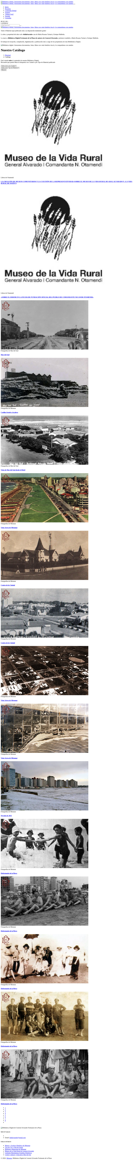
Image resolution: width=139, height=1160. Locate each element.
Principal (8, 55)
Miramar (9, 1158)
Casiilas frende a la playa (9, 412)
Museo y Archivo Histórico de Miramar (17, 1145)
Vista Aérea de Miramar (9, 700)
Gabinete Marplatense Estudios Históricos (18, 1153)
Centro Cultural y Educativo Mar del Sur (18, 1155)
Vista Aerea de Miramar (9, 527)
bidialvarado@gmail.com (17, 1138)
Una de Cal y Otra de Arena (14, 1147)
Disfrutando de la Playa (9, 873)
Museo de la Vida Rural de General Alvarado (19, 1151)
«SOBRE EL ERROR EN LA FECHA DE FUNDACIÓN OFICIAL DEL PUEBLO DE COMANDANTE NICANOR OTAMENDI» (47, 297)
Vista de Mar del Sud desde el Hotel (13, 470)
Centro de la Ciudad (8, 585)
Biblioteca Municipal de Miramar (15, 1149)
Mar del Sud (5, 355)
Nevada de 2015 (6, 816)
